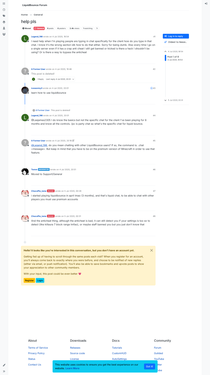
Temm (34, 169)
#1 (154, 36)
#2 (154, 69)
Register (29, 280)
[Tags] (4, 16)
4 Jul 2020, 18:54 (60, 36)
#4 (154, 115)
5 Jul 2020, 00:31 (72, 216)
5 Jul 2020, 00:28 (72, 191)
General (40, 28)
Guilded (158, 353)
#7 (154, 191)
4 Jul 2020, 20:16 (63, 140)
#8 (154, 216)
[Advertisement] (105, 313)
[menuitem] (206, 3)
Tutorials (117, 347)
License (74, 358)
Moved (27, 28)
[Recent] (4, 9)
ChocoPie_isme (38, 191)
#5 (154, 140)
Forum (157, 347)
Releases (75, 347)
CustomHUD (119, 353)
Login (40, 280)
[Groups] (4, 34)
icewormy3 (36, 88)
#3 (154, 88)
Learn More (72, 368)
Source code (77, 353)
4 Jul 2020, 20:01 (60, 88)
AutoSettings (119, 358)
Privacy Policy (36, 353)
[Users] (4, 28)
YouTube (159, 358)
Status (31, 358)
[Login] (206, 3)
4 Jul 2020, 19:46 (63, 69)
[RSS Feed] (97, 28)
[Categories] (4, 3)
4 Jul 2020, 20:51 (67, 169)
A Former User (38, 69)
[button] (4, 365)
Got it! (149, 366)
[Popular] (4, 22)
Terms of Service (38, 347)
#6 (154, 169)
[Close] (151, 250)
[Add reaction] (141, 60)
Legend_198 (37, 36)
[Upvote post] (147, 60)
